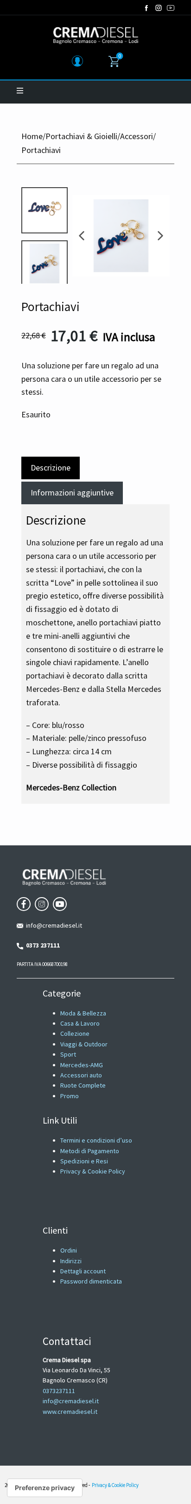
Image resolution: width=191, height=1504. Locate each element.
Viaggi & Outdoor (84, 1044)
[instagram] (158, 8)
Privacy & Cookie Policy (92, 1171)
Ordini (68, 1250)
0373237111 (59, 1391)
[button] (81, 235)
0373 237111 (41, 945)
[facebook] (146, 8)
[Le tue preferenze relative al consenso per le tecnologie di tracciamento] (44, 1488)
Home (32, 136)
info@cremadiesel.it (52, 925)
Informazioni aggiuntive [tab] (72, 492)
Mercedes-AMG (81, 1065)
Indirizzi (71, 1261)
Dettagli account (83, 1271)
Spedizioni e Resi (84, 1161)
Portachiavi (50, 306)
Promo (69, 1096)
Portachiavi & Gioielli (81, 136)
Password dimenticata (91, 1281)
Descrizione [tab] (50, 467)
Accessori (136, 136)
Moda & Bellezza (83, 1013)
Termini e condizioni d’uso (96, 1140)
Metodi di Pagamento (89, 1151)
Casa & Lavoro (80, 1023)
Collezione (74, 1033)
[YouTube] (170, 8)
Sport (68, 1054)
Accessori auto (81, 1075)
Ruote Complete (83, 1085)
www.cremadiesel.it (70, 1411)
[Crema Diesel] (95, 35)
